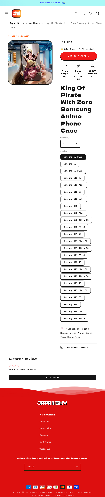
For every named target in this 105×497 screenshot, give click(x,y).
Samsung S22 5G (72, 262)
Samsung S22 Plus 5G (76, 269)
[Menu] (6, 13)
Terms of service (83, 492)
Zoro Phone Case (70, 337)
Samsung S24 (71, 304)
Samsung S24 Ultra (74, 318)
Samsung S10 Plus (74, 185)
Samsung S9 (70, 164)
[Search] (76, 13)
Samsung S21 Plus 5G (76, 241)
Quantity (65, 137)
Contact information (64, 495)
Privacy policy (63, 492)
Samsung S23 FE (72, 297)
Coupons (44, 435)
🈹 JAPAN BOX (28, 492)
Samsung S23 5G (72, 283)
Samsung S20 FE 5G (74, 227)
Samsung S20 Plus (74, 213)
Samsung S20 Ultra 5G (76, 220)
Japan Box (16, 23)
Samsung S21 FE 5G (74, 255)
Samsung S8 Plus (73, 157)
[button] (52, 377)
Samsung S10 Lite (74, 199)
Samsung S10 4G (72, 178)
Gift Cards (45, 442)
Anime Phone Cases (81, 333)
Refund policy (45, 492)
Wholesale (45, 449)
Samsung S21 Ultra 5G (76, 248)
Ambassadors (46, 428)
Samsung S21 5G (72, 234)
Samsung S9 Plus (73, 171)
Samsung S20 (71, 206)
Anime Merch (33, 23)
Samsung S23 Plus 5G (76, 290)
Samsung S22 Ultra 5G (76, 276)
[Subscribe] (77, 466)
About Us (44, 421)
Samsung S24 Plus (74, 311)
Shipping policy (42, 495)
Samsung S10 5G (72, 192)
